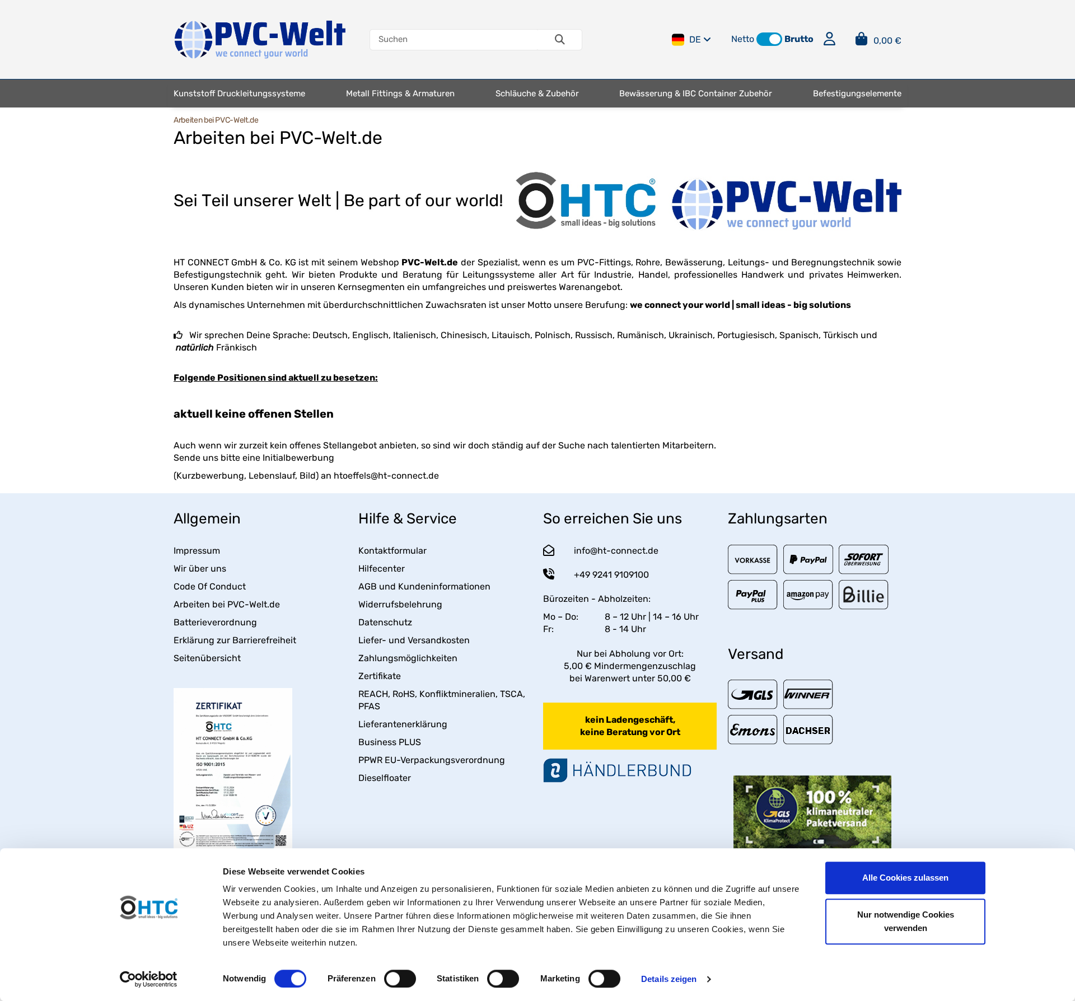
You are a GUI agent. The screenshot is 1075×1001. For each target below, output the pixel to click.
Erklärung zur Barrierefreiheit (235, 640)
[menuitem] (239, 93)
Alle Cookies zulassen (905, 877)
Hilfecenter (381, 568)
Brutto (799, 39)
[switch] (400, 979)
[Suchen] (560, 40)
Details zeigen (669, 979)
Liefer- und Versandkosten (414, 640)
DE (695, 39)
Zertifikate (379, 676)
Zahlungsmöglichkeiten (407, 658)
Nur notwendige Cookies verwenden (905, 921)
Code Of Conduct (210, 586)
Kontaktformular (392, 550)
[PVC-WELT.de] (260, 39)
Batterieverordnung (215, 622)
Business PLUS (389, 742)
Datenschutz (385, 622)
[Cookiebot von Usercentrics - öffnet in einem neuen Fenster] (149, 979)
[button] (769, 39)
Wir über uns (200, 568)
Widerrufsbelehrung (400, 604)
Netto (742, 39)
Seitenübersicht (207, 658)
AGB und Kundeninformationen (424, 586)
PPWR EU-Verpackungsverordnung (431, 760)
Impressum (197, 550)
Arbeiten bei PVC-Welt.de (227, 604)
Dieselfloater (384, 778)
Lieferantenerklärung (402, 724)
